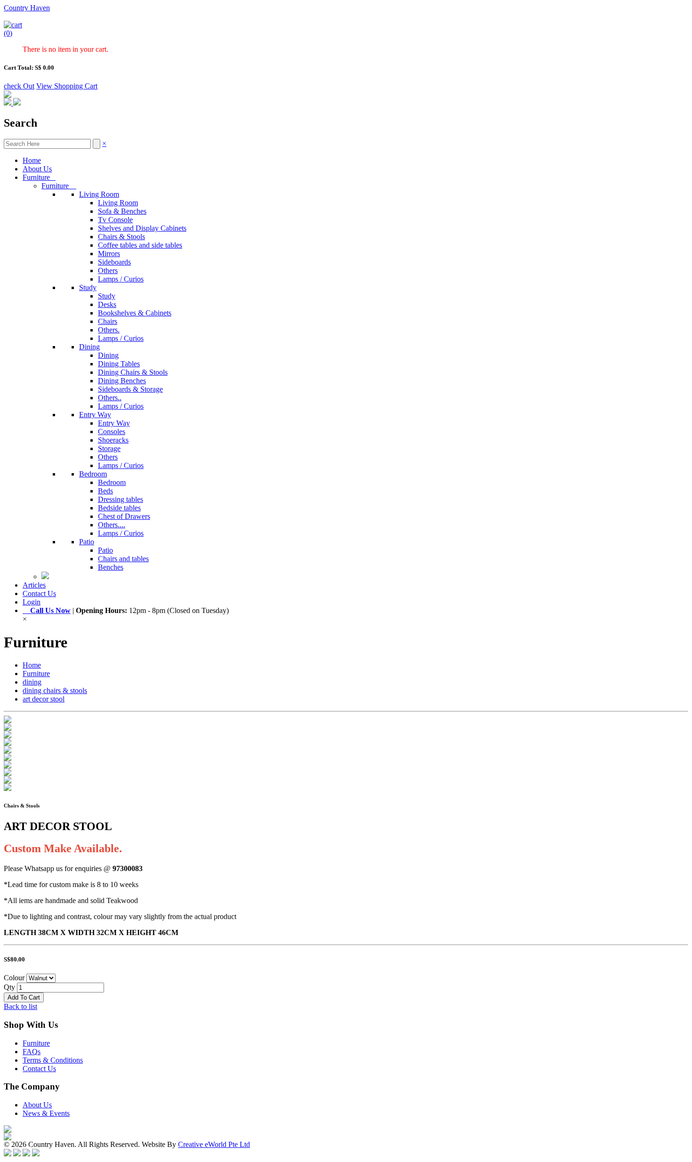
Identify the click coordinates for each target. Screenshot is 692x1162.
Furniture (39, 177)
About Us (37, 169)
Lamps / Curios (121, 279)
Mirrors (109, 254)
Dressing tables (120, 499)
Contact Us (39, 593)
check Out (19, 86)
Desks (107, 304)
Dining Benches (122, 381)
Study (88, 287)
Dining (89, 347)
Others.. (109, 398)
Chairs (107, 321)
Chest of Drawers (124, 516)
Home (32, 160)
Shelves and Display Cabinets (142, 228)
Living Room (99, 194)
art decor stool (43, 699)
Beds (105, 491)
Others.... (111, 525)
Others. (109, 330)
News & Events (46, 1113)
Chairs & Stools (121, 237)
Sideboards (114, 262)
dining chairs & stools (55, 690)
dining (32, 682)
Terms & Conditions (53, 1060)
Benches (110, 567)
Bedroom (93, 474)
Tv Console (115, 220)
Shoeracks (113, 440)
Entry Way (95, 415)
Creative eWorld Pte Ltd (214, 1144)
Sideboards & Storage (130, 389)
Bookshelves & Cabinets (134, 313)
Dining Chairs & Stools (133, 372)
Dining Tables (119, 364)
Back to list (20, 1006)
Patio (86, 542)
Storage (109, 448)
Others (108, 270)
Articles (34, 585)
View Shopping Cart (66, 86)
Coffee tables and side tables (140, 245)
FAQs (31, 1052)
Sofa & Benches (122, 211)
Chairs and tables (123, 559)
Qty (9, 987)
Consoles (111, 432)
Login (31, 602)
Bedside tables (119, 508)
